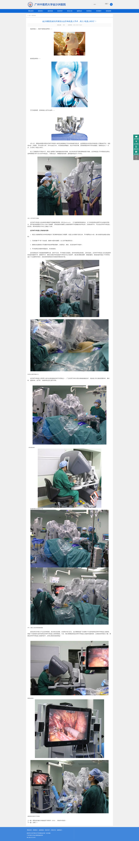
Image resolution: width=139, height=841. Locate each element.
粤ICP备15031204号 (31, 837)
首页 (30, 15)
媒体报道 (50, 11)
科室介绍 (69, 11)
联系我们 (89, 11)
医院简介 (40, 11)
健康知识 (79, 11)
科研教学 (98, 11)
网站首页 (31, 11)
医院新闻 (108, 11)
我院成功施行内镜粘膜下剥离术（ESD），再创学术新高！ (49, 820)
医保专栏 (60, 11)
